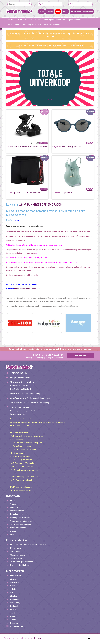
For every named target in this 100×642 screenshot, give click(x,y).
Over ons (14, 507)
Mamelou (14, 623)
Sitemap (13, 534)
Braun (12, 616)
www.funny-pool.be (18, 398)
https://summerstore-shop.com (27, 289)
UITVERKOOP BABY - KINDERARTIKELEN (24, 20)
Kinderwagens (48, 20)
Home (41, 11)
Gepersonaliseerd (74, 20)
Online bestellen (17, 510)
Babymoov (15, 599)
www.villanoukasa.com (19, 403)
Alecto (13, 619)
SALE (58, 11)
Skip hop (13, 596)
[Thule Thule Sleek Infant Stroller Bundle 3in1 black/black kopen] (27, 125)
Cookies (13, 531)
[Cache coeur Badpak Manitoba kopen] (72, 171)
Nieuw (65, 11)
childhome (14, 582)
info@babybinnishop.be (20, 377)
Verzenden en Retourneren (21, 521)
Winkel (13, 504)
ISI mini (13, 609)
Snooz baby (15, 602)
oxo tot (13, 592)
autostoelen (60, 20)
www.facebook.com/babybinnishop (25, 393)
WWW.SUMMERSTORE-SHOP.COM (40, 204)
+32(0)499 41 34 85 (18, 373)
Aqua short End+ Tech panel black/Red (23, 193)
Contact (49, 11)
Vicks (12, 585)
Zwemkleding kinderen (52, 25)
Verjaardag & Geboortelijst (81, 11)
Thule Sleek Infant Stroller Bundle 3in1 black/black (27, 147)
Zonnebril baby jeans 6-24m (66, 147)
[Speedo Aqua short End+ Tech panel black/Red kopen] (27, 171)
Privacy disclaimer (18, 527)
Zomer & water (13, 25)
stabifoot (14, 579)
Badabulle (14, 606)
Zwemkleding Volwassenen (30, 25)
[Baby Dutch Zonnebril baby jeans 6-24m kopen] (72, 125)
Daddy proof (15, 575)
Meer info (37, 638)
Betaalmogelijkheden (19, 514)
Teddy (12, 613)
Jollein (13, 589)
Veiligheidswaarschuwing (20, 524)
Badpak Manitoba (63, 193)
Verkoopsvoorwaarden (20, 517)
